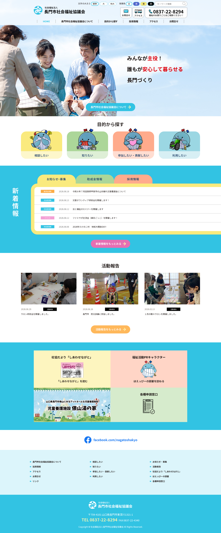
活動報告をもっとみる (108, 329)
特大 (112, 3)
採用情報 (133, 21)
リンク (36, 481)
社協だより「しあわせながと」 (167, 471)
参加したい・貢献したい (133, 155)
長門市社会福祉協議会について (77, 21)
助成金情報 (94, 179)
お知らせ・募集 (56, 179)
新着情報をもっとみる (108, 244)
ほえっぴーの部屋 (161, 476)
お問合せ (126, 13)
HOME (46, 21)
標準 (95, 3)
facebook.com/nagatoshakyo (110, 440)
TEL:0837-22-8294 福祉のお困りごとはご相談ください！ (166, 13)
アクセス (138, 13)
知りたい (87, 155)
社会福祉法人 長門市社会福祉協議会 (59, 10)
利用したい (179, 155)
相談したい (42, 155)
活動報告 (157, 466)
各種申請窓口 (159, 481)
